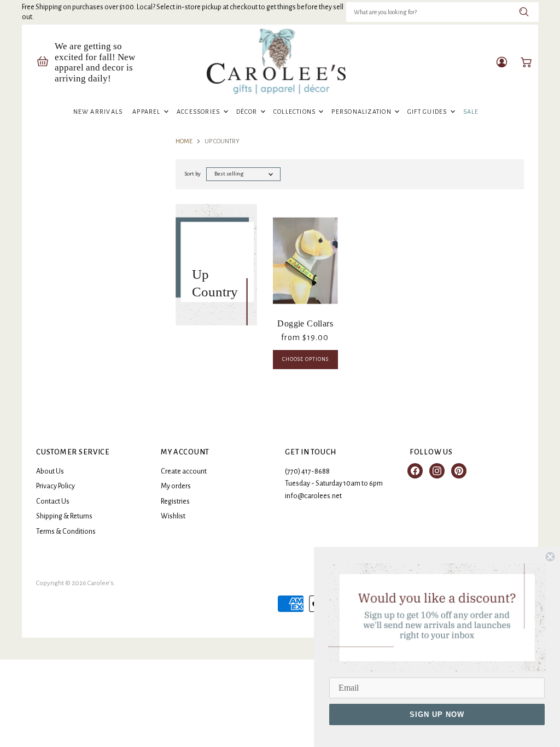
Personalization (362, 111)
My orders (176, 486)
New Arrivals (98, 111)
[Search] (524, 12)
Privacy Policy (55, 486)
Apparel (147, 111)
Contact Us (52, 501)
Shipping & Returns (64, 516)
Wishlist (173, 516)
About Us (50, 471)
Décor (247, 111)
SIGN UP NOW (437, 714)
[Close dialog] (550, 556)
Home (184, 141)
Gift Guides (428, 111)
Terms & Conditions (66, 531)
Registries (175, 501)
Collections (295, 111)
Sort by (192, 174)
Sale (471, 111)
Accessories (199, 111)
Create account (184, 471)
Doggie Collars (305, 323)
